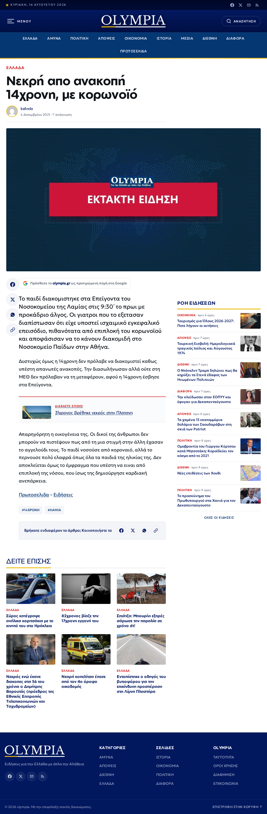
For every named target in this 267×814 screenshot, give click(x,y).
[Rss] (257, 5)
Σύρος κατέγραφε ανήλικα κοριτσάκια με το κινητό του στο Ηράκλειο (29, 620)
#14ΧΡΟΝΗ (30, 510)
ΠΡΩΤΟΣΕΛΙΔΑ (133, 51)
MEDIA (187, 38)
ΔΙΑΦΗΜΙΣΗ (223, 774)
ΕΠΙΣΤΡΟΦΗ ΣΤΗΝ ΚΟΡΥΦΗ (238, 807)
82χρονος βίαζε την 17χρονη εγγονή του (80, 618)
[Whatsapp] (12, 314)
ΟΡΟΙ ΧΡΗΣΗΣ (225, 765)
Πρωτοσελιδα (34, 495)
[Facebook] (232, 5)
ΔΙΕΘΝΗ (210, 38)
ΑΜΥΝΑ (54, 38)
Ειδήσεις (63, 495)
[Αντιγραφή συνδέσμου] (12, 329)
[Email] (248, 5)
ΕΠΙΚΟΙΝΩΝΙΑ (225, 783)
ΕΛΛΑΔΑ (30, 38)
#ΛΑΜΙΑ (54, 510)
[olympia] (133, 21)
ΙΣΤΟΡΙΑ (164, 38)
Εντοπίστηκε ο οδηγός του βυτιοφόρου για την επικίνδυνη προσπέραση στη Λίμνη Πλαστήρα (141, 684)
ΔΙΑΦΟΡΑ (235, 38)
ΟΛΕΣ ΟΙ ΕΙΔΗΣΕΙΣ (219, 517)
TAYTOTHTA (223, 757)
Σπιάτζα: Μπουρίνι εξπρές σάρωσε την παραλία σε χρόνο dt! (141, 620)
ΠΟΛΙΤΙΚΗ (79, 38)
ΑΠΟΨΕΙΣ (106, 38)
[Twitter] (240, 5)
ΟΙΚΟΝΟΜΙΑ (136, 38)
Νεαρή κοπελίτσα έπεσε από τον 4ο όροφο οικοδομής (84, 681)
